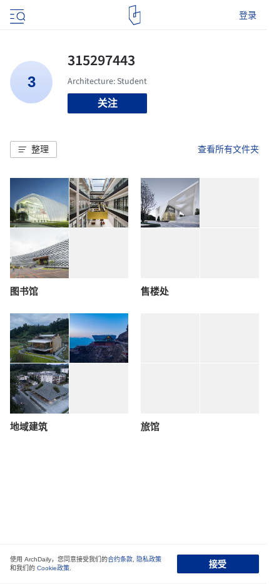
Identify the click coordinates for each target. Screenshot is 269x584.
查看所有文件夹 (228, 149)
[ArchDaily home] (135, 15)
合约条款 (120, 559)
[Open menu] (16, 15)
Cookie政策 (53, 568)
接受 (217, 564)
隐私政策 (148, 559)
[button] (33, 150)
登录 (247, 15)
